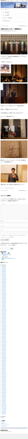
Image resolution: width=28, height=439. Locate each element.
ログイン (3, 421)
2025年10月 (4, 279)
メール (2, 225)
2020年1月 (4, 372)
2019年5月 (4, 383)
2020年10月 (4, 360)
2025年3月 (4, 289)
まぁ (15, 30)
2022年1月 (4, 340)
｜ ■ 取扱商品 (5, 12)
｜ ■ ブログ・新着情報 (7, 18)
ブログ (7, 187)
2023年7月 (4, 316)
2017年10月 (4, 408)
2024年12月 (4, 293)
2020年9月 (4, 361)
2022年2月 (4, 338)
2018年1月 (4, 404)
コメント (3, 203)
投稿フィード (4, 423)
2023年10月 (4, 312)
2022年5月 (4, 334)
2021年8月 (4, 346)
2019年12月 (4, 373)
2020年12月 (4, 357)
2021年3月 (4, 353)
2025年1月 (4, 291)
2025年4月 (4, 287)
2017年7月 (4, 412)
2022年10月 (4, 328)
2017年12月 (4, 405)
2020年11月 (4, 358)
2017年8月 (4, 411)
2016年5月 (4, 413)
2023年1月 (4, 324)
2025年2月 (4, 290)
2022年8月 (4, 330)
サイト (2, 230)
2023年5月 (4, 318)
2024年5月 (4, 302)
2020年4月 (4, 368)
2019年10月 (4, 376)
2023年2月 (4, 322)
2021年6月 (4, 349)
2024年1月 (4, 308)
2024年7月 (4, 299)
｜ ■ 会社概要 (5, 15)
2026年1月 (4, 275)
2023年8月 (4, 314)
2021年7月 (4, 348)
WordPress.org (4, 425)
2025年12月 (4, 277)
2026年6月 (4, 269)
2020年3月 (4, 369)
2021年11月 (4, 342)
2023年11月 (4, 310)
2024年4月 (4, 303)
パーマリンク (11, 187)
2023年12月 (4, 309)
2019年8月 (4, 379)
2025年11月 (4, 278)
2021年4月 (4, 352)
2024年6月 (4, 301)
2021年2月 (4, 354)
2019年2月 (4, 387)
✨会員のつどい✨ (5, 255)
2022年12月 (4, 325)
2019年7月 (4, 380)
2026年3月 (4, 273)
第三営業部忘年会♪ (23, 25)
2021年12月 (4, 341)
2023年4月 (4, 320)
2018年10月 (4, 392)
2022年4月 (4, 336)
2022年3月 (4, 337)
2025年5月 (4, 286)
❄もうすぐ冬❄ (4, 25)
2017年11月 (4, 407)
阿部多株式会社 (4, 430)
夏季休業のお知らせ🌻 (6, 254)
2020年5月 (4, 366)
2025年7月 (4, 283)
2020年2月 (4, 371)
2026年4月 (4, 271)
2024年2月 (4, 306)
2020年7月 (4, 364)
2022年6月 (4, 333)
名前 (2, 220)
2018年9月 (4, 393)
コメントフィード (5, 424)
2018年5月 (4, 399)
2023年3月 (4, 321)
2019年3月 (4, 385)
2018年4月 (4, 400)
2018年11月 (4, 391)
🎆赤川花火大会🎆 (5, 253)
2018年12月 (4, 389)
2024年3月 (4, 305)
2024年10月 (4, 295)
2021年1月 (4, 356)
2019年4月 (4, 384)
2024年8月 (4, 298)
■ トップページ (5, 9)
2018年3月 (4, 401)
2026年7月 (4, 267)
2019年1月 (4, 388)
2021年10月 (4, 344)
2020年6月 (4, 365)
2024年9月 (4, 297)
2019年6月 (4, 381)
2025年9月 (4, 281)
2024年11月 (4, 294)
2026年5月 (4, 270)
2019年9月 (4, 377)
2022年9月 (4, 329)
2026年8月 (4, 266)
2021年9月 (4, 345)
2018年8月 (4, 395)
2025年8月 (4, 282)
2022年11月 (4, 326)
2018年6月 (4, 397)
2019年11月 (4, 375)
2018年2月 (4, 403)
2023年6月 (4, 317)
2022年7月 (4, 332)
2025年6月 (4, 285)
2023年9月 (4, 313)
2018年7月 (4, 396)
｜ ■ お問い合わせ (6, 20)
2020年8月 (4, 362)
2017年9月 (4, 409)
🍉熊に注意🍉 (5, 257)
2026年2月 (4, 274)
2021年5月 (4, 350)
